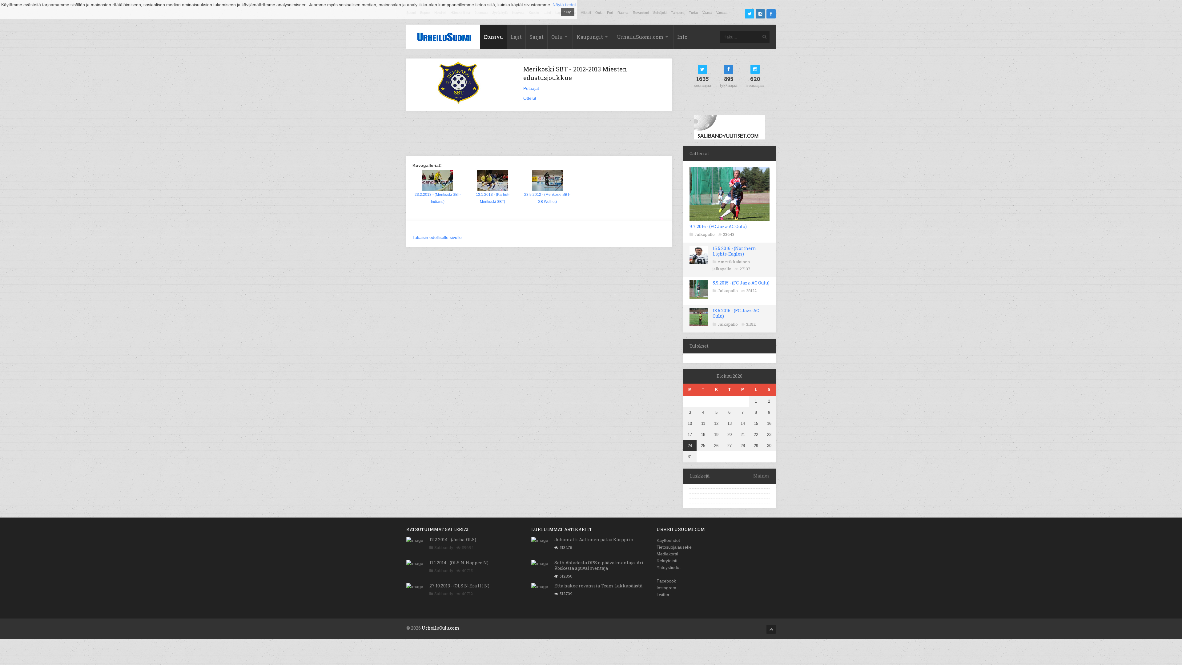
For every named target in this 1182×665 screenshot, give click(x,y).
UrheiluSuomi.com (640, 37)
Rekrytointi (667, 560)
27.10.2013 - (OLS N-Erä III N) (459, 586)
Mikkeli (586, 12)
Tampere (677, 12)
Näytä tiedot (564, 4)
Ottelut (529, 98)
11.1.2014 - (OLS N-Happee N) (458, 563)
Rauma (622, 12)
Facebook (666, 580)
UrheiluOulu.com (441, 628)
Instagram (666, 587)
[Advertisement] (539, 134)
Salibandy (443, 547)
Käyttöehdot (668, 540)
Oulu (598, 12)
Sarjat (536, 37)
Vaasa (707, 12)
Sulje (567, 12)
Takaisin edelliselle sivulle (437, 237)
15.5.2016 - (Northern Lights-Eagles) (734, 251)
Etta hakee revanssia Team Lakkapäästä (598, 586)
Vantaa (721, 12)
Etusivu (493, 37)
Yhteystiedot (669, 567)
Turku (693, 12)
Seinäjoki (659, 12)
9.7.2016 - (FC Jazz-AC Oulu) (718, 226)
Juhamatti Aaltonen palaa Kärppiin (593, 539)
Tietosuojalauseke (674, 547)
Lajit (516, 37)
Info (682, 37)
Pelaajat (531, 88)
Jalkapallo (704, 234)
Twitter (663, 594)
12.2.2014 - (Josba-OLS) (452, 539)
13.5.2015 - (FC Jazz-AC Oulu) (736, 313)
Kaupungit (590, 37)
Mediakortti (667, 553)
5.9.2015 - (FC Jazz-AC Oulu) (741, 283)
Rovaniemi (641, 12)
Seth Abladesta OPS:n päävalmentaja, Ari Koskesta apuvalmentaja (599, 565)
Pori (610, 12)
